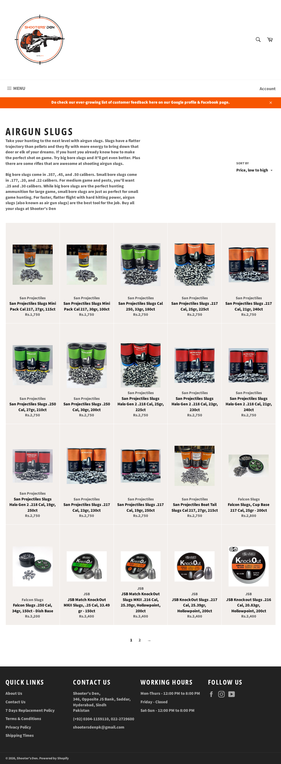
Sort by (242, 163)
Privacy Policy (18, 727)
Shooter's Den (27, 758)
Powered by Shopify (54, 758)
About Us (13, 693)
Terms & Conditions (23, 719)
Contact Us (15, 702)
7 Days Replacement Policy (30, 710)
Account (268, 89)
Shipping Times (19, 735)
